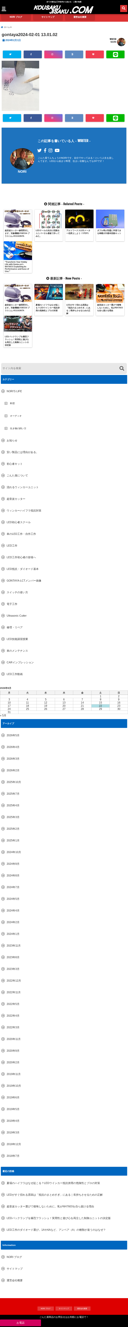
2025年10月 (14, 782)
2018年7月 (13, 1155)
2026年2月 (13, 770)
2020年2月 (13, 1062)
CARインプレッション (20, 662)
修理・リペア (15, 627)
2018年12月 (14, 1144)
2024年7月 (13, 887)
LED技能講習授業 (17, 639)
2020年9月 (13, 1050)
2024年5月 (13, 898)
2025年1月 (13, 840)
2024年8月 (13, 875)
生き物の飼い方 (18, 428)
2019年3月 (13, 1132)
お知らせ (12, 440)
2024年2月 (13, 922)
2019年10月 (14, 1085)
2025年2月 (13, 828)
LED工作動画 (15, 674)
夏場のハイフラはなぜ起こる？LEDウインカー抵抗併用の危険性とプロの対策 (53, 1183)
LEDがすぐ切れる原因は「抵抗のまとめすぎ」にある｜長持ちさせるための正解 (55, 1194)
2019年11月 (14, 1074)
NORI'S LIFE (14, 391)
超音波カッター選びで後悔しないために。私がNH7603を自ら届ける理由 (50, 1206)
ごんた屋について (17, 475)
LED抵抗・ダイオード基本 (23, 569)
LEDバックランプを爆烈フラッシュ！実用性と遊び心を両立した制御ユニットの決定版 (59, 1218)
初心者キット (15, 463)
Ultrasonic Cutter (16, 615)
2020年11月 (14, 1039)
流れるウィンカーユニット (23, 487)
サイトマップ (48, 17)
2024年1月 (13, 934)
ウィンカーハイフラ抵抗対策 (24, 510)
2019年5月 (13, 1109)
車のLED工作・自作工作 (21, 534)
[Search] (122, 368)
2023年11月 (14, 945)
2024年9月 (13, 863)
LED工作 (12, 545)
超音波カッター (16, 498)
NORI (113, 42)
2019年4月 (13, 1120)
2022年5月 (13, 1004)
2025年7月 (13, 793)
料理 (12, 403)
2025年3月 (13, 817)
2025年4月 (13, 805)
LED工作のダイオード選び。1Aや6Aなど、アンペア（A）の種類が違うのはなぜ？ (56, 1229)
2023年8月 (13, 957)
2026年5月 (13, 735)
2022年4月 (13, 1015)
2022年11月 (14, 992)
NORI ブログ (16, 17)
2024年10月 (14, 852)
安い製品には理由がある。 (23, 452)
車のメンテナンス (17, 650)
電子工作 (12, 604)
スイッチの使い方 (17, 592)
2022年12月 (14, 980)
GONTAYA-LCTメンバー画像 (24, 580)
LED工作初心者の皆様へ (21, 557)
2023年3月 (13, 969)
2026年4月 (13, 747)
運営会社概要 (80, 17)
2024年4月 (13, 910)
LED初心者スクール (19, 522)
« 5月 (3, 715)
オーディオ (16, 416)
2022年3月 (13, 1027)
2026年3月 (13, 758)
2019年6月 (13, 1097)
